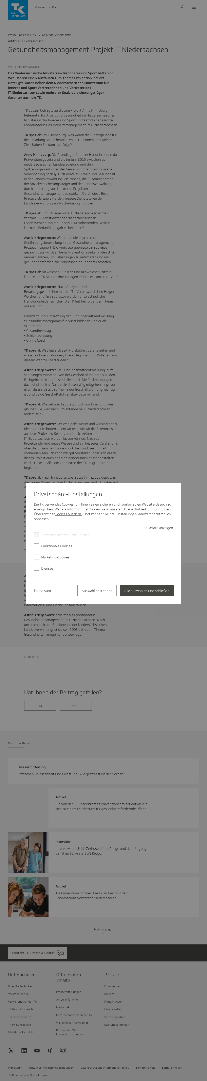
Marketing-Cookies (55, 557)
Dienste (47, 568)
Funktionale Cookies (56, 546)
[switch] (158, 527)
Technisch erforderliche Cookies (65, 535)
